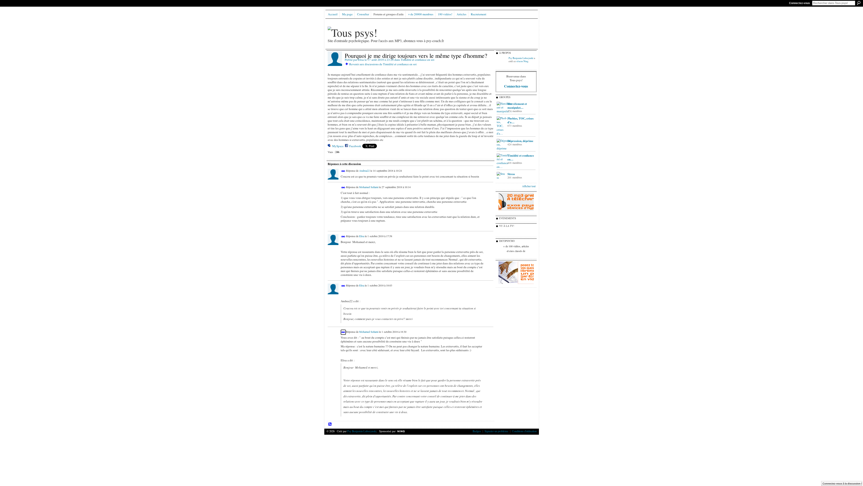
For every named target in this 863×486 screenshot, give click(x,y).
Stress (511, 174)
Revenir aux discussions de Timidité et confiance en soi (383, 64)
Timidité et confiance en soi (417, 60)
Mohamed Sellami (368, 187)
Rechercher (859, 3)
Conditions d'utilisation (524, 431)
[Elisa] (335, 65)
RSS (330, 424)
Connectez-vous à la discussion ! (842, 483)
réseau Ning (522, 61)
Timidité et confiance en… (520, 157)
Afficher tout (529, 186)
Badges (477, 431)
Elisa (361, 60)
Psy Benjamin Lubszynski (521, 58)
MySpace (338, 146)
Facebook (355, 146)
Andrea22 (364, 171)
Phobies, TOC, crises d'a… (520, 120)
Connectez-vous (799, 3)
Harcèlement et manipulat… (517, 105)
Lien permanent (343, 171)
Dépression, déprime (520, 141)
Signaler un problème (496, 431)
